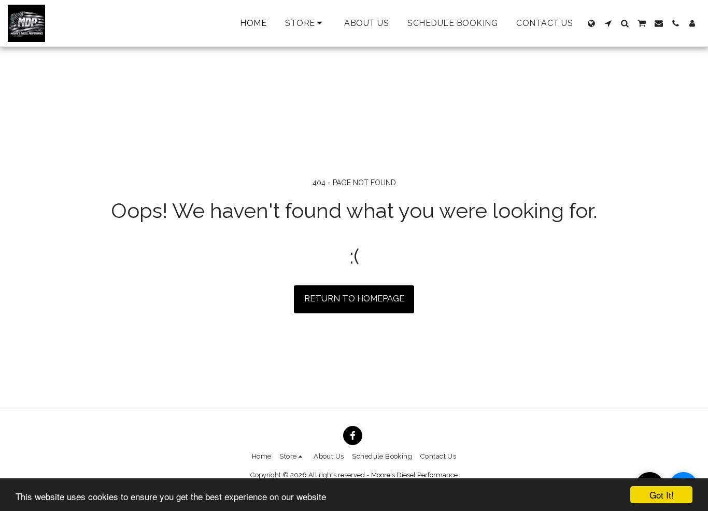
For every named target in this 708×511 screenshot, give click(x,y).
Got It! (661, 494)
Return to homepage (354, 298)
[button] (608, 23)
